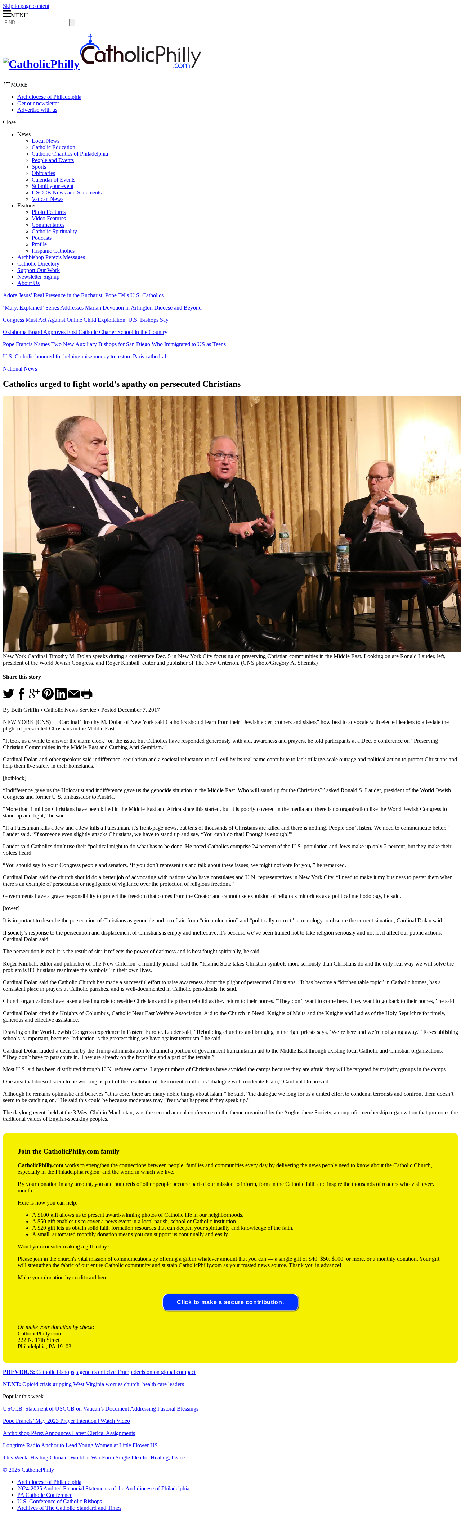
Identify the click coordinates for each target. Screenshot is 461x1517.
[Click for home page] (102, 64)
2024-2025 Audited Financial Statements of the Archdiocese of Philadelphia (103, 1488)
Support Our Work (38, 270)
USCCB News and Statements (67, 192)
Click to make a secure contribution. (230, 1302)
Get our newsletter (38, 103)
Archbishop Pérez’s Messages (51, 257)
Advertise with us (37, 110)
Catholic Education (53, 147)
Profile (39, 244)
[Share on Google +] (34, 698)
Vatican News (47, 199)
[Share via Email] (74, 698)
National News (20, 369)
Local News (45, 141)
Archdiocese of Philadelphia (49, 97)
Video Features (49, 218)
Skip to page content (26, 6)
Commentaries (48, 225)
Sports (39, 167)
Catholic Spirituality (54, 231)
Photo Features (49, 212)
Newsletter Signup (38, 277)
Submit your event (52, 186)
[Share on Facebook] (21, 698)
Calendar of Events (53, 180)
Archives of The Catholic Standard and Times (69, 1508)
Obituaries (43, 173)
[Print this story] (87, 698)
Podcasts (42, 238)
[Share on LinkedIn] (61, 698)
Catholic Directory (38, 264)
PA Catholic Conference (44, 1495)
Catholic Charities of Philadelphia (70, 154)
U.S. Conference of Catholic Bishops (59, 1501)
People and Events (53, 160)
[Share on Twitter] (8, 698)
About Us (28, 283)
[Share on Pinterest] (48, 698)
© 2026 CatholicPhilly (28, 1470)
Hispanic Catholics (53, 251)
